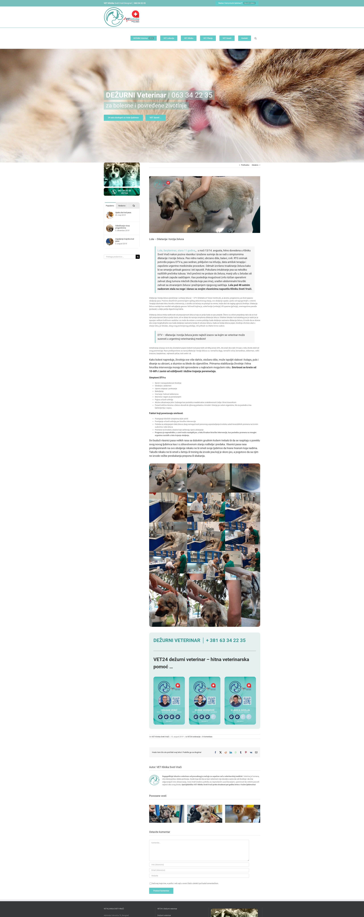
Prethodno (245, 165)
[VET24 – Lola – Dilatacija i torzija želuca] (176, 465)
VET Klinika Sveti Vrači (160, 737)
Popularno (110, 206)
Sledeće (255, 165)
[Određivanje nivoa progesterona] (109, 226)
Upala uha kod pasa (123, 212)
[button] (256, 38)
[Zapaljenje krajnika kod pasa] (109, 239)
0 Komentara (207, 737)
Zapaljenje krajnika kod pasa (124, 240)
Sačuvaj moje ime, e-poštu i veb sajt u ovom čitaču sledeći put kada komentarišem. (185, 883)
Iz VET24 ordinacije (193, 737)
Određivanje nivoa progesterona (122, 227)
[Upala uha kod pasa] (109, 213)
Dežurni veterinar (164, 915)
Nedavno (121, 206)
